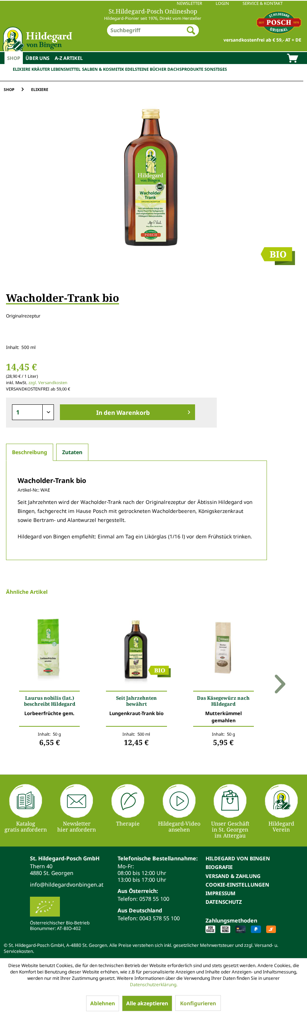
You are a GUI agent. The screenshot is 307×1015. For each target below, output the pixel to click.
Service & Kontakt (263, 3)
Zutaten (72, 452)
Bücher (158, 69)
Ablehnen (102, 1003)
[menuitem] (153, 3)
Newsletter (189, 3)
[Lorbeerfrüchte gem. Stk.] (49, 652)
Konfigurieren (198, 1003)
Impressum (220, 893)
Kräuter (40, 69)
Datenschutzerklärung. (153, 984)
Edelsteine (137, 69)
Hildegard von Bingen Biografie (238, 862)
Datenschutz (224, 901)
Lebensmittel (65, 69)
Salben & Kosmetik (103, 69)
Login (222, 3)
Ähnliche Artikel (27, 591)
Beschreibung (29, 452)
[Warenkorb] (292, 58)
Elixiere (21, 69)
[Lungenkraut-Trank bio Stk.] (136, 652)
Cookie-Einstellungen (237, 884)
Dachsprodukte (185, 69)
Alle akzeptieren (147, 1003)
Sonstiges (215, 69)
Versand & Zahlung (233, 875)
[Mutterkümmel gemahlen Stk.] (223, 652)
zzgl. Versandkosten (47, 382)
